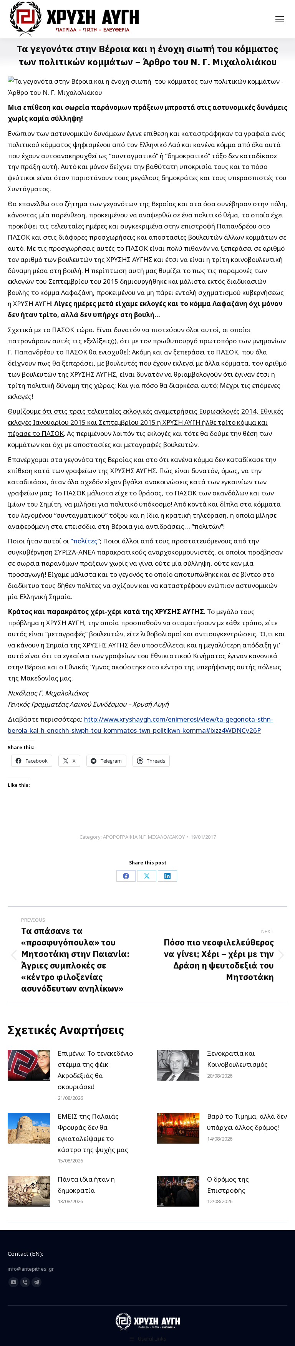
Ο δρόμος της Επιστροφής (228, 1185)
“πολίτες (84, 540)
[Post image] (29, 1065)
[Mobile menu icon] (279, 19)
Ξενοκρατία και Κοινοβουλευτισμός (237, 1059)
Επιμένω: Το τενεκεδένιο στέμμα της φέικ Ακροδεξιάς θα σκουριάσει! (95, 1070)
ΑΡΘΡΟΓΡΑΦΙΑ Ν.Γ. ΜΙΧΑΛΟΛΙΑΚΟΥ (144, 836)
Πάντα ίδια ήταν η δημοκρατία (86, 1185)
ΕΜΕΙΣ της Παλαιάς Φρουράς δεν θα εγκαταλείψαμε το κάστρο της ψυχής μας (93, 1133)
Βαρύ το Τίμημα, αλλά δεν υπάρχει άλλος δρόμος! (247, 1122)
